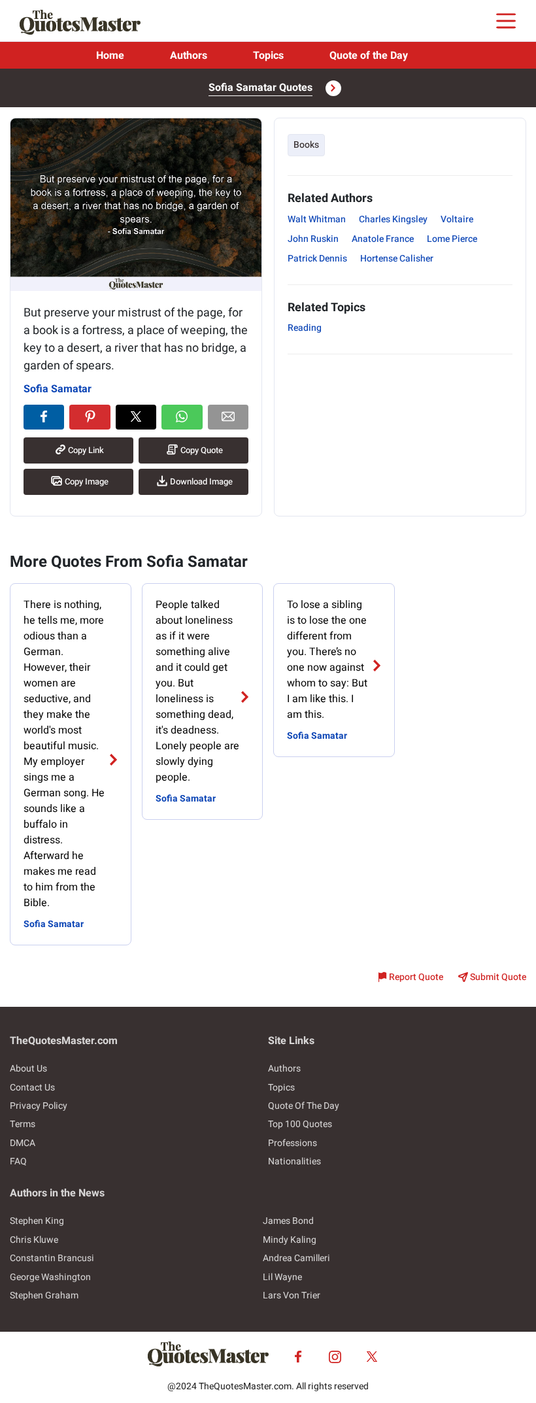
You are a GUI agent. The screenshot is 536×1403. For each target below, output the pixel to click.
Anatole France (383, 239)
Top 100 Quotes (300, 1124)
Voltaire (457, 219)
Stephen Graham (44, 1295)
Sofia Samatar (58, 389)
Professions (292, 1143)
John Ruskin (313, 239)
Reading (305, 328)
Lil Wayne (282, 1277)
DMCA (22, 1143)
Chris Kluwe (34, 1240)
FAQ (18, 1161)
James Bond (288, 1221)
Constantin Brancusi (52, 1258)
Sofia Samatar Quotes (260, 87)
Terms (22, 1124)
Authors (188, 55)
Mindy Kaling (289, 1240)
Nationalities (294, 1161)
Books (306, 145)
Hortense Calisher (396, 258)
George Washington (50, 1277)
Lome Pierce (452, 239)
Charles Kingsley (393, 219)
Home (110, 55)
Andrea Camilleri (296, 1258)
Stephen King (37, 1221)
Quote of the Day (368, 55)
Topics (268, 55)
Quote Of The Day (303, 1106)
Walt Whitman (317, 219)
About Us (28, 1068)
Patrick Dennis (317, 258)
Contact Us (32, 1087)
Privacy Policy (38, 1106)
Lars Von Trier (291, 1295)
